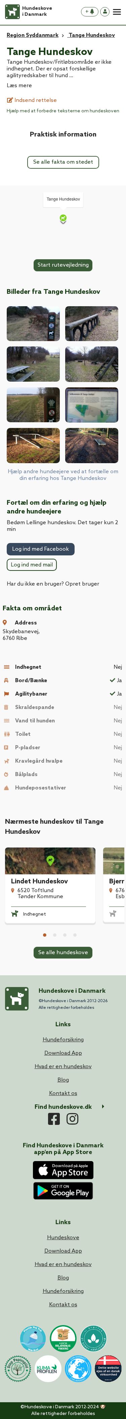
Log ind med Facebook (40, 549)
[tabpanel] (50, 892)
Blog (63, 1278)
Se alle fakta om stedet (63, 162)
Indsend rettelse (35, 100)
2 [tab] (54, 935)
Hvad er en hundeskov (63, 1264)
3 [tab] (65, 935)
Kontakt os (63, 1305)
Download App (63, 1251)
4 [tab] (75, 935)
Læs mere (19, 86)
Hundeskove (63, 1238)
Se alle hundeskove (63, 952)
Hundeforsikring (63, 1291)
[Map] (63, 219)
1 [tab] (44, 935)
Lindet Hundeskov (39, 882)
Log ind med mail (32, 565)
